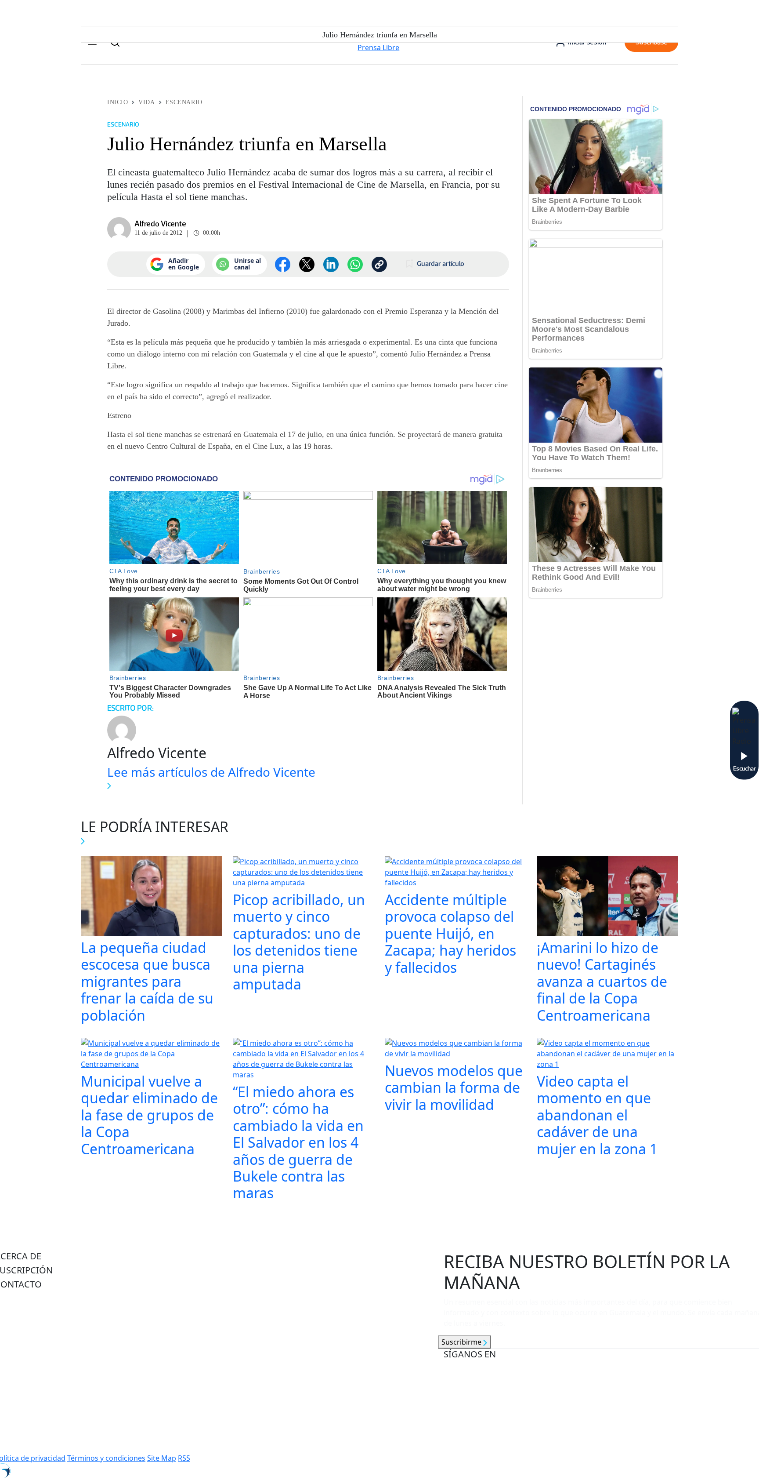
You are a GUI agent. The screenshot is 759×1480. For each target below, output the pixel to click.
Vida (146, 102)
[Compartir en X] (306, 264)
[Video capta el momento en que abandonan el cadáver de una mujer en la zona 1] (607, 1054)
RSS (184, 1458)
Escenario (184, 102)
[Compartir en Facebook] (282, 264)
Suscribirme (462, 1342)
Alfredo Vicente (160, 224)
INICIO (117, 102)
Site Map (161, 1458)
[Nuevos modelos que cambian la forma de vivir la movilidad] (455, 1049)
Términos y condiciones (106, 1458)
